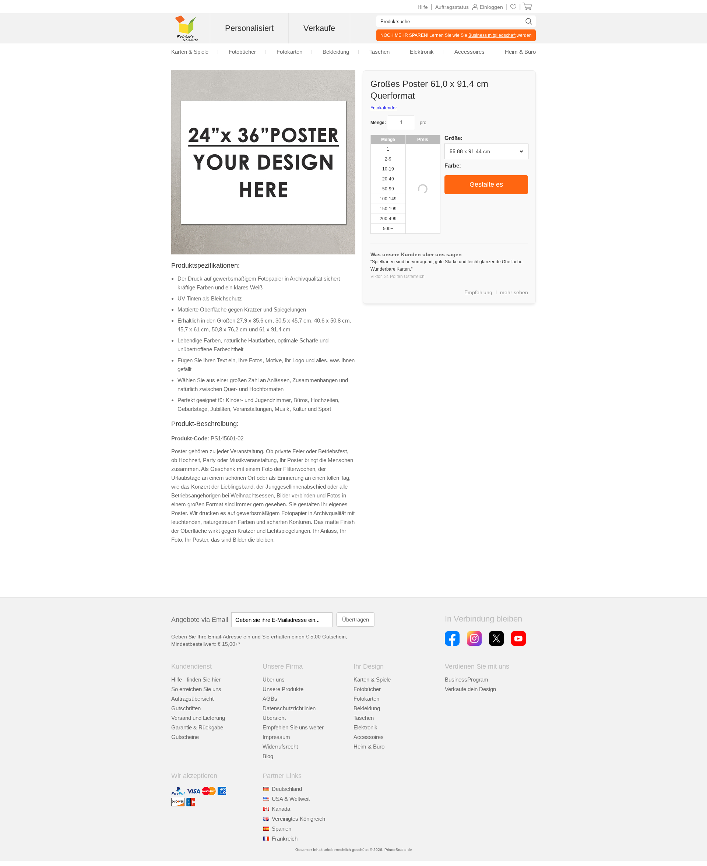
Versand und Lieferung (198, 718)
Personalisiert (249, 28)
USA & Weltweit (291, 799)
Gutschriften (186, 708)
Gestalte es (486, 184)
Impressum (276, 737)
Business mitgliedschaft (492, 35)
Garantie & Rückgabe (197, 727)
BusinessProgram (466, 679)
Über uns (274, 679)
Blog (268, 756)
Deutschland (287, 789)
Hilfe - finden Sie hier (196, 679)
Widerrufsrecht (280, 746)
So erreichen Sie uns (196, 689)
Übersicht (274, 718)
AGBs (270, 699)
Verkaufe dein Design (470, 689)
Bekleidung (367, 708)
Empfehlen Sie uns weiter (293, 727)
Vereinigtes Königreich (298, 819)
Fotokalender (383, 107)
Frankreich (285, 838)
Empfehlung (478, 292)
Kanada (281, 809)
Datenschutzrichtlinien (289, 708)
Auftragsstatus (452, 7)
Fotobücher (367, 689)
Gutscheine (185, 737)
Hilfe (423, 7)
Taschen (364, 718)
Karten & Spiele (372, 679)
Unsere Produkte (283, 689)
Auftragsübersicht (192, 699)
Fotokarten (366, 699)
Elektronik (365, 727)
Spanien (281, 828)
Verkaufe (319, 28)
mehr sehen (514, 292)
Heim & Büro (369, 746)
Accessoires (369, 737)
